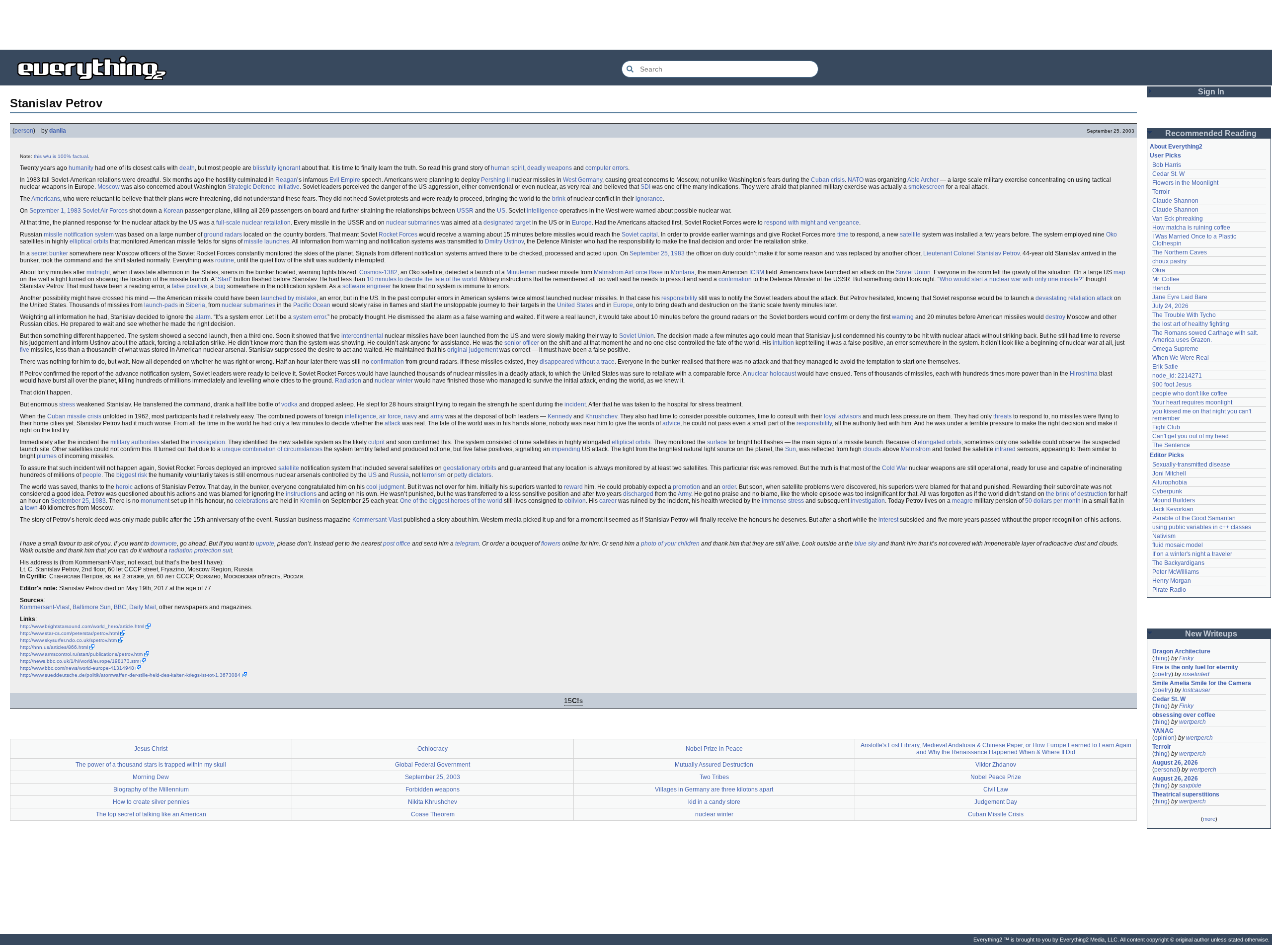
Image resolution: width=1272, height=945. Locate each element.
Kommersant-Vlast (377, 519)
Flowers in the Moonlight (1185, 182)
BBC (120, 607)
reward (573, 486)
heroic (124, 486)
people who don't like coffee (1189, 393)
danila (57, 130)
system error (309, 317)
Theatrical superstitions (1185, 794)
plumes (47, 456)
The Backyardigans (1178, 562)
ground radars (223, 234)
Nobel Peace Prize (995, 777)
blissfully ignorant (276, 167)
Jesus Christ (150, 748)
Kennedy (560, 416)
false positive (189, 286)
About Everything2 (1176, 146)
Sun (790, 449)
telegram (467, 543)
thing (1161, 658)
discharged (638, 493)
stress (67, 404)
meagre (962, 500)
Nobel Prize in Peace (714, 748)
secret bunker (49, 253)
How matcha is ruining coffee (1191, 227)
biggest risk (131, 475)
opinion (1164, 737)
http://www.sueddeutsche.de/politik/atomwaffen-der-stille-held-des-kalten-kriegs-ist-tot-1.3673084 (130, 675)
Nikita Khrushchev (432, 801)
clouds (872, 449)
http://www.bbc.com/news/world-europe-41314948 (77, 668)
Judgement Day (995, 801)
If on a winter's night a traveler (1192, 554)
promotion (686, 486)
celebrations (251, 500)
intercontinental (362, 335)
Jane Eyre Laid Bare (1179, 297)
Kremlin (310, 500)
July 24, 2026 (1170, 306)
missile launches (266, 241)
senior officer (521, 342)
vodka (289, 404)
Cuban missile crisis (74, 416)
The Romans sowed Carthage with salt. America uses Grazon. (1205, 336)
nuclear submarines (413, 222)
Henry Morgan (1171, 580)
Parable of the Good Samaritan (1194, 518)
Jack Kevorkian (1172, 509)
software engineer (366, 286)
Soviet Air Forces (105, 210)
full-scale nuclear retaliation (253, 222)
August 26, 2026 (1175, 762)
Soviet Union (913, 272)
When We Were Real (1180, 357)
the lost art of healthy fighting (1190, 323)
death (187, 167)
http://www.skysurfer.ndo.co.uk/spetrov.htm (68, 640)
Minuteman (521, 272)
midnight (98, 272)
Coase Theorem (433, 814)
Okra (1158, 270)
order (729, 486)
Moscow (108, 186)
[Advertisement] (636, 24)
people (91, 475)
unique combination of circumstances (272, 449)
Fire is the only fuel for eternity (1195, 667)
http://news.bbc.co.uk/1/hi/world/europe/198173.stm (79, 661)
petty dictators (472, 475)
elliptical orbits (89, 241)
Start (224, 279)
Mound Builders (1173, 500)
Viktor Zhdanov (995, 764)
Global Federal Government (432, 764)
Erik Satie (1165, 366)
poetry (1162, 674)
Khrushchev (601, 416)
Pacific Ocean (311, 305)
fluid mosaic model (1177, 545)
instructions (301, 493)
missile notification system (79, 234)
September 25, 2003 (432, 777)
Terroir (1161, 191)
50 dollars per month (1053, 500)
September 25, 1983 (657, 253)
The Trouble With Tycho (1184, 315)
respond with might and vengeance (811, 222)
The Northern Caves (1179, 252)
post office (396, 543)
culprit (376, 442)
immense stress (783, 500)
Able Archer (923, 179)
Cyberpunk (1167, 491)
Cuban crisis (828, 179)
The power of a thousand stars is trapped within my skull (151, 764)
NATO (856, 179)
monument (155, 500)
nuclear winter (394, 380)
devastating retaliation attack (1074, 298)
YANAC (1163, 730)
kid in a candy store (714, 801)
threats (1002, 416)
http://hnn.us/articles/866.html (54, 647)
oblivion (575, 500)
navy (410, 416)
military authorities (134, 442)
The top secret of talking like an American (151, 814)
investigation (208, 442)
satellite (910, 234)
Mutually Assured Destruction (714, 764)
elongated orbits (939, 442)
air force (390, 416)
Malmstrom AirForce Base (628, 272)
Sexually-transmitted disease (1191, 464)
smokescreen (926, 186)
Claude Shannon (1175, 200)
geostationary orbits (469, 468)
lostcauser (1196, 690)
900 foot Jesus (1172, 384)
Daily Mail (142, 607)
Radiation (348, 380)
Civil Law (995, 789)
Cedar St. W (1168, 173)
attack (392, 423)
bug (220, 286)
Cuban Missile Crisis (996, 814)
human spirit (507, 167)
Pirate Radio (1169, 589)
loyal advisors (842, 416)
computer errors (606, 167)
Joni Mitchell (1169, 473)
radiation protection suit (200, 550)
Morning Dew (151, 777)
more (1209, 819)
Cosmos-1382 (378, 272)
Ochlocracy (432, 748)
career (608, 500)
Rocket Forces (398, 234)
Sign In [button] (1211, 91)
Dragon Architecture (1181, 651)
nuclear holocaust (772, 373)
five (24, 349)
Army (684, 493)
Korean (173, 210)
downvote (164, 543)
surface (717, 442)
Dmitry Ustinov (504, 241)
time (843, 234)
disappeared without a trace (577, 361)
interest (888, 519)
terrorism (434, 475)
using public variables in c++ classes (1201, 527)
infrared (1005, 449)
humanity (81, 167)
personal (1166, 769)
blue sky (866, 543)
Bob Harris (1166, 164)
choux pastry (1169, 261)
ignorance (649, 198)
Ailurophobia (1169, 482)
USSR (465, 210)
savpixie (1190, 785)
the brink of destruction (1076, 493)
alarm (203, 317)
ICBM (756, 272)
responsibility (679, 298)
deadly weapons (549, 167)
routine (224, 260)
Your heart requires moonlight (1192, 402)
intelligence (542, 210)
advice (671, 423)
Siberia (195, 305)
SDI (645, 186)
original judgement (472, 349)
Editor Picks (1167, 455)
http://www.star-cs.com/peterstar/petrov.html (69, 633)
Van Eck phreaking (1177, 218)
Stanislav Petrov (998, 253)
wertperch (1192, 721)
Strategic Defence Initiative (264, 186)
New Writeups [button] (1211, 634)
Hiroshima (1084, 373)
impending (566, 449)
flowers (550, 543)
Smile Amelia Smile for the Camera (1201, 683)
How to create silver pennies (151, 801)
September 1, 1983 (55, 210)
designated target (507, 222)
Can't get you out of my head (1190, 436)
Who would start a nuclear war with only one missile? (1011, 279)
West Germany (582, 179)
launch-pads (161, 305)
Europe (582, 222)
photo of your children (670, 543)
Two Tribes (714, 777)
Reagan (286, 179)
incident (575, 404)
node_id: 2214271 (1177, 375)
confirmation (735, 279)
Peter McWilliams (1175, 571)
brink (558, 198)
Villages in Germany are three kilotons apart (714, 789)
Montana (683, 272)
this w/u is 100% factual (61, 156)
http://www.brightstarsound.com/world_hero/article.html (82, 626)
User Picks (1165, 155)
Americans (45, 198)
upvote (265, 543)
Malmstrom (916, 449)
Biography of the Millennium (151, 789)
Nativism (1164, 536)
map (1119, 272)
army (437, 416)
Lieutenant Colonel (949, 253)
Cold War (894, 468)
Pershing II (495, 179)
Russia (399, 475)
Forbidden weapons (432, 789)
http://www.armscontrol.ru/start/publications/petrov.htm (81, 654)
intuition (783, 342)
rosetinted (1196, 674)
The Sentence (1171, 445)
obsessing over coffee (1183, 714)
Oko (1111, 234)
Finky (1186, 658)
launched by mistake (289, 298)
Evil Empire (344, 179)
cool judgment (385, 486)
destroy (1055, 317)
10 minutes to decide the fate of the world (422, 279)
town (31, 507)
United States (575, 305)
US (501, 210)
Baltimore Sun (92, 607)
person (23, 130)
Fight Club (1166, 427)
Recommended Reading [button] (1211, 133)
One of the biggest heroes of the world (451, 500)
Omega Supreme (1175, 348)
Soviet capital (640, 234)
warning (903, 317)
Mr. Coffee (1166, 279)
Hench (1161, 288)
